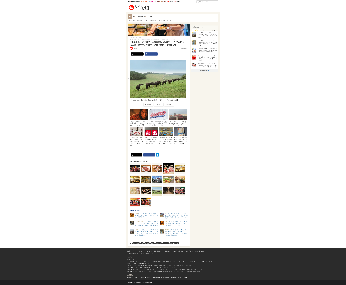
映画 (145, 261)
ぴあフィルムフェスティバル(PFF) (179, 277)
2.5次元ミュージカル (156, 261)
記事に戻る (159, 104)
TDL (135, 265)
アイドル (141, 261)
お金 (148, 269)
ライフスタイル (130, 269)
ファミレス (172, 267)
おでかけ (152, 269)
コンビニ (157, 267)
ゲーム (178, 261)
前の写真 (149, 104)
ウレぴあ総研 (131, 2)
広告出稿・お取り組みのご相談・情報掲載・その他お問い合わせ (188, 251)
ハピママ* (137, 2)
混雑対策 (156, 265)
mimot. (150, 2)
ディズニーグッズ (171, 265)
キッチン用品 (193, 269)
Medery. (177, 2)
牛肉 (130, 20)
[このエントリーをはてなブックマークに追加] (157, 154)
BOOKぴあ (148, 277)
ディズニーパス (187, 265)
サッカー (198, 261)
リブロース (158, 243)
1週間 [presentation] (213, 30)
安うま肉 (157, 20)
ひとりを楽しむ (201, 269)
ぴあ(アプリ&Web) (139, 277)
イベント (183, 261)
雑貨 (188, 269)
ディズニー (129, 265)
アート (188, 261)
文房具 (183, 269)
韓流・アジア (205, 261)
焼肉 (141, 20)
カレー (145, 20)
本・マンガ (172, 261)
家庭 (135, 263)
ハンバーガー (164, 20)
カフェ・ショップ (164, 267)
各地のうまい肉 (141, 16)
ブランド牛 (151, 20)
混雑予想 (150, 265)
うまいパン (163, 2)
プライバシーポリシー (138, 251)
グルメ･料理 (130, 267)
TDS (139, 265)
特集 (128, 271)
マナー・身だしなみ (160, 269)
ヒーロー (211, 261)
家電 (180, 269)
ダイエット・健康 (173, 269)
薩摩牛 (152, 243)
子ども (139, 263)
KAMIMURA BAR (174, 243)
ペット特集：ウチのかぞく (179, 271)
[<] (129, 79)
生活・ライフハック (141, 269)
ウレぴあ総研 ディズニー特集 (144, 2)
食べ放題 (147, 243)
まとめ (135, 271)
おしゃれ (144, 263)
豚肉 (134, 20)
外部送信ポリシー (167, 251)
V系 (136, 261)
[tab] (196, 30)
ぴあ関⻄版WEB (156, 277)
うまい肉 (170, 2)
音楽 (133, 261)
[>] (189, 79)
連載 (131, 271)
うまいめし (156, 2)
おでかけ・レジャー (152, 263)
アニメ (149, 261)
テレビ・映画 (162, 265)
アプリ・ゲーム (179, 265)
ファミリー (129, 263)
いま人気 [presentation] (196, 30)
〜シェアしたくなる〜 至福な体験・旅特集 (162, 271)
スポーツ (193, 261)
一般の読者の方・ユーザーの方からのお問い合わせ (140, 253)
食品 (141, 267)
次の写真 (168, 104)
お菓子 (148, 267)
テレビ (129, 261)
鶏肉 (138, 20)
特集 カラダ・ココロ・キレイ (193, 271)
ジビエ (170, 20)
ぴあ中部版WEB (165, 277)
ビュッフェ (165, 243)
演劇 (164, 261)
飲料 (145, 267)
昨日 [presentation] (204, 30)
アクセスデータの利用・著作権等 (153, 251)
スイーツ (137, 267)
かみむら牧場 (136, 243)
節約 (167, 269)
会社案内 (129, 251)
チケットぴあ (130, 277)
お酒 (153, 267)
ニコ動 (167, 261)
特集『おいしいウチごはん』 (145, 271)
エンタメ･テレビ (131, 259)
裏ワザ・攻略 (144, 265)
